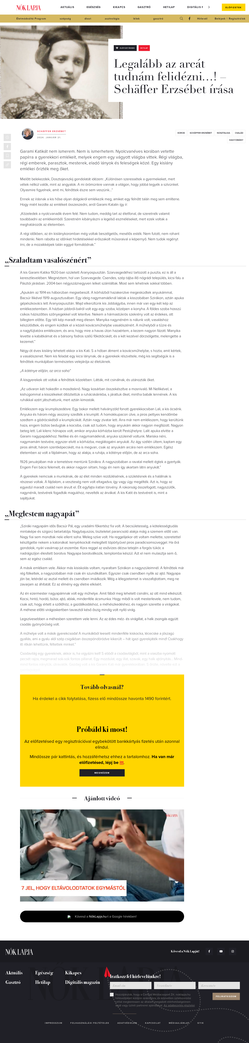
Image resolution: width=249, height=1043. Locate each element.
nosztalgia (223, 133)
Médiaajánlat (179, 1023)
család (239, 133)
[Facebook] (190, 19)
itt (122, 762)
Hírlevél (202, 18)
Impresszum (53, 1023)
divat (88, 18)
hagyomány (236, 140)
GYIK (200, 1023)
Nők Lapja (28, 7)
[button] (209, 7)
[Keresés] (182, 19)
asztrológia (112, 18)
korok (181, 133)
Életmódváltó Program (31, 18)
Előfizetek (233, 7)
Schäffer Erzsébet (51, 131)
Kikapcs (119, 7)
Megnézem (102, 773)
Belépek (220, 18)
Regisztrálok (237, 18)
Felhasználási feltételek (89, 1023)
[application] (102, 855)
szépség (65, 18)
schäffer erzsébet (201, 133)
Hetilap (169, 7)
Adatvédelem (127, 1023)
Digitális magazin (201, 7)
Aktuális (67, 7)
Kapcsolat (153, 1023)
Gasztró (144, 7)
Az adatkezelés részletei (179, 1005)
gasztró (158, 18)
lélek (136, 18)
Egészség (94, 7)
